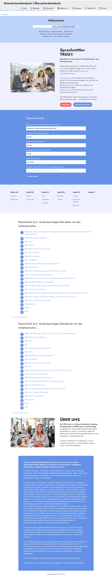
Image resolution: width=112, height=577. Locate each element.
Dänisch (31, 245)
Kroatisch (56, 271)
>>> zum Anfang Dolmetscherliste (19, 412)
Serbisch (37, 293)
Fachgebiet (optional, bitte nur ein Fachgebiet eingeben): (45, 167)
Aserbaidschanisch (31, 234)
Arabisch (72, 232)
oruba (27, 307)
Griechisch (36, 256)
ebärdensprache (31, 355)
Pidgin (33, 285)
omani (27, 289)
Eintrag (104, 8)
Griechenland (30, 199)
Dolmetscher (50, 8)
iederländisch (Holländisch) (34, 282)
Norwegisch (49, 282)
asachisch (28, 271)
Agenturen (63, 8)
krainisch (28, 300)
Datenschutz (91, 8)
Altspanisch (64, 232)
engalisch (28, 238)
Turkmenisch (69, 296)
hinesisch (28, 241)
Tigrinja (36, 296)
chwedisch (29, 293)
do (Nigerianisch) (31, 249)
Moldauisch (71, 278)
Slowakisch (55, 293)
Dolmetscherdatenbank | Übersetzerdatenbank (32, 3)
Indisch (34, 263)
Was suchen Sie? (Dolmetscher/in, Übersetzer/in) (43, 124)
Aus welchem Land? (33, 158)
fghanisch (28, 232)
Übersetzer (36, 8)
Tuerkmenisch (59, 296)
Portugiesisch (58, 285)
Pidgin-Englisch (42, 285)
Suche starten (33, 176)
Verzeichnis (66, 90)
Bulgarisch (43, 238)
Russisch (42, 289)
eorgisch (28, 256)
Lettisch (32, 274)
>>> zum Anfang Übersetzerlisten (19, 317)
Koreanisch (44, 370)
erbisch (28, 388)
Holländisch (33, 260)
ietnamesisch (30, 304)
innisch (27, 252)
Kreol (50, 271)
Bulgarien (13, 196)
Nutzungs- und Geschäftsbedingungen (74, 72)
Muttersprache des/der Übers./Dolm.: (39, 150)
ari (26, 245)
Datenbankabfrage (68, 85)
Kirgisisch (44, 271)
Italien (43, 196)
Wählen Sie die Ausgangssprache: (37, 133)
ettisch (27, 374)
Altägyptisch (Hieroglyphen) (50, 232)
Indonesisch (41, 263)
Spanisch (78, 293)
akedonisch (29, 278)
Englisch (41, 249)
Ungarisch (36, 300)
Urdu (42, 300)
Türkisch (51, 296)
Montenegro (45, 199)
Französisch (35, 252)
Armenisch (79, 232)
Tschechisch (44, 296)
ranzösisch (29, 352)
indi (27, 260)
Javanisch (35, 267)
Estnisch (48, 249)
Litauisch (39, 274)
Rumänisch (34, 289)
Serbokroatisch (45, 293)
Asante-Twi (87, 232)
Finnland (28, 196)
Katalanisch (36, 271)
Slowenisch (63, 293)
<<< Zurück (4, 14)
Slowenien (76, 205)
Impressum (78, 8)
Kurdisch (63, 271)
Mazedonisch (62, 278)
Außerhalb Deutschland (83, 105)
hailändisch (29, 296)
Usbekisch (48, 300)
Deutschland (66, 105)
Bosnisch (36, 238)
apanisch (28, 267)
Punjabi (66, 285)
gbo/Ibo (28, 263)
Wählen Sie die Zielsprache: (35, 141)
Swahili (84, 293)
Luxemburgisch (48, 274)
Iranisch (48, 263)
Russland (60, 199)
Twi (75, 296)
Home (25, 8)
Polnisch (50, 285)
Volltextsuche (66, 78)
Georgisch (41, 355)
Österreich (45, 203)
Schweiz (75, 196)
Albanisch (36, 232)
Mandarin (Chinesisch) (49, 278)
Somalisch (71, 293)
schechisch (29, 392)
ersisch (27, 285)
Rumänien (60, 196)
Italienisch (55, 263)
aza (26, 311)
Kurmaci (69, 370)
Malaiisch (38, 278)
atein (27, 274)
